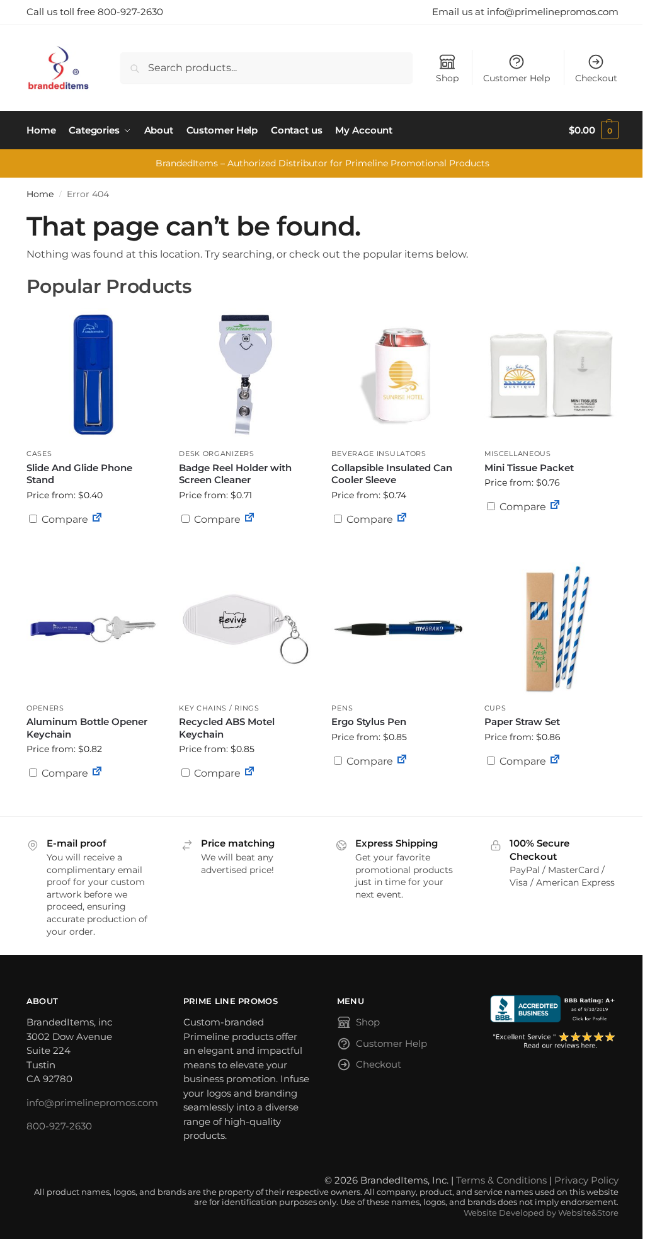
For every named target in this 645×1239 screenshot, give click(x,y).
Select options (245, 550)
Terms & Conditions (501, 1180)
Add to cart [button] (93, 543)
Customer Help (516, 78)
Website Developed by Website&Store (541, 1213)
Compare (63, 519)
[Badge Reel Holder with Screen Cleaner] (245, 375)
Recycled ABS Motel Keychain (227, 728)
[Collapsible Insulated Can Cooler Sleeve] (398, 375)
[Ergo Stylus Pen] (398, 629)
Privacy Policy (586, 1180)
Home (40, 194)
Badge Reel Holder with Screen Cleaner (235, 474)
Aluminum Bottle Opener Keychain (86, 728)
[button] (594, 130)
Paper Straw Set (522, 722)
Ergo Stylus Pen (368, 722)
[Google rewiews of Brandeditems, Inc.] (554, 1041)
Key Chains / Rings (219, 708)
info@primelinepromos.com (92, 1103)
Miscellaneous (517, 453)
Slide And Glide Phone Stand (79, 474)
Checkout (596, 78)
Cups (495, 708)
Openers (45, 708)
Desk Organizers (216, 453)
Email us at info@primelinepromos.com (525, 12)
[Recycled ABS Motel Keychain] (245, 629)
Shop (447, 78)
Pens (342, 708)
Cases (39, 453)
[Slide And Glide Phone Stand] (93, 375)
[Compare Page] (97, 519)
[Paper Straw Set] (551, 629)
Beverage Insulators (378, 453)
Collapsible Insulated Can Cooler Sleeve (391, 474)
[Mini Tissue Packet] (551, 375)
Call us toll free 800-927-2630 (94, 12)
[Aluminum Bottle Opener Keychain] (93, 629)
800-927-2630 (59, 1126)
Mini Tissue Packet (529, 468)
